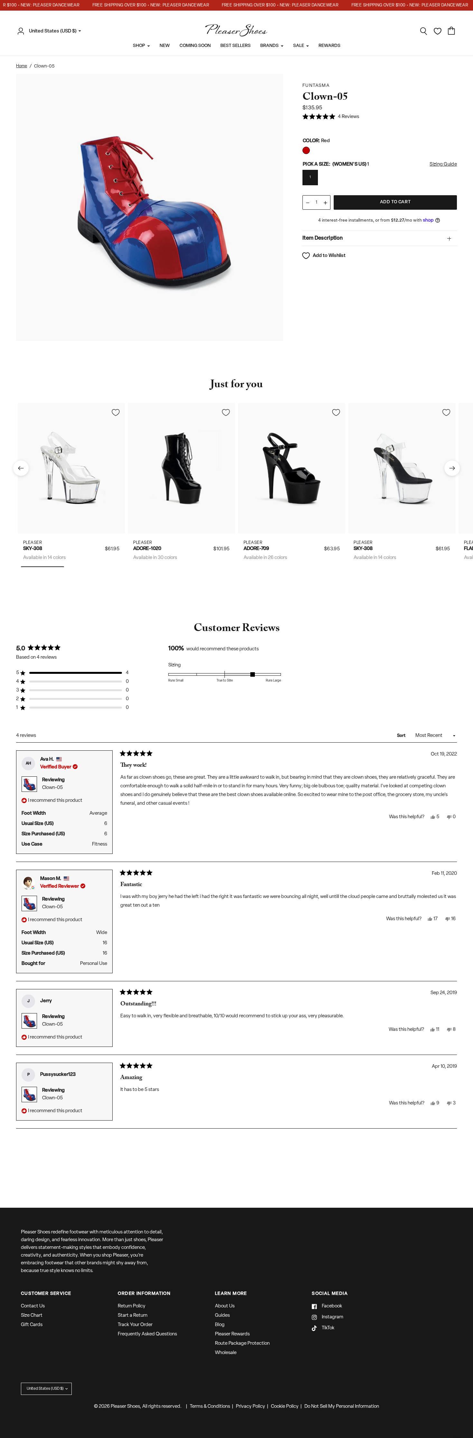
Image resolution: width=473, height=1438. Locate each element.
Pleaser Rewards (232, 1334)
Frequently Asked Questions (147, 1334)
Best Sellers (235, 45)
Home (21, 66)
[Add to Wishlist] (115, 412)
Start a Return (132, 1315)
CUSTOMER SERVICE (46, 1294)
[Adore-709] (291, 468)
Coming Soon (195, 45)
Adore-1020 (147, 548)
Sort (401, 736)
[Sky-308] (71, 468)
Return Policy (131, 1306)
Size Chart (31, 1315)
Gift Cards (31, 1325)
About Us (225, 1306)
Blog (220, 1325)
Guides (222, 1315)
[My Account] (22, 31)
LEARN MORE (231, 1294)
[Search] (424, 31)
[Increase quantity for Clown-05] (325, 203)
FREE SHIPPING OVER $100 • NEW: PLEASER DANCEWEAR (135, 5)
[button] (330, 117)
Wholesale (225, 1353)
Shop (139, 45)
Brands (269, 45)
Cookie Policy (285, 1406)
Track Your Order (135, 1325)
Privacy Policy (250, 1406)
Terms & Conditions (210, 1406)
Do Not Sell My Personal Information (341, 1406)
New (165, 45)
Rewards (329, 45)
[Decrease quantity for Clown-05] (307, 203)
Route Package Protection (242, 1343)
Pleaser (32, 542)
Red (306, 150)
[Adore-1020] (181, 468)
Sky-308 (32, 548)
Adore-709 (256, 548)
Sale (298, 45)
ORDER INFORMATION (144, 1294)
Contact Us (33, 1306)
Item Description (322, 238)
